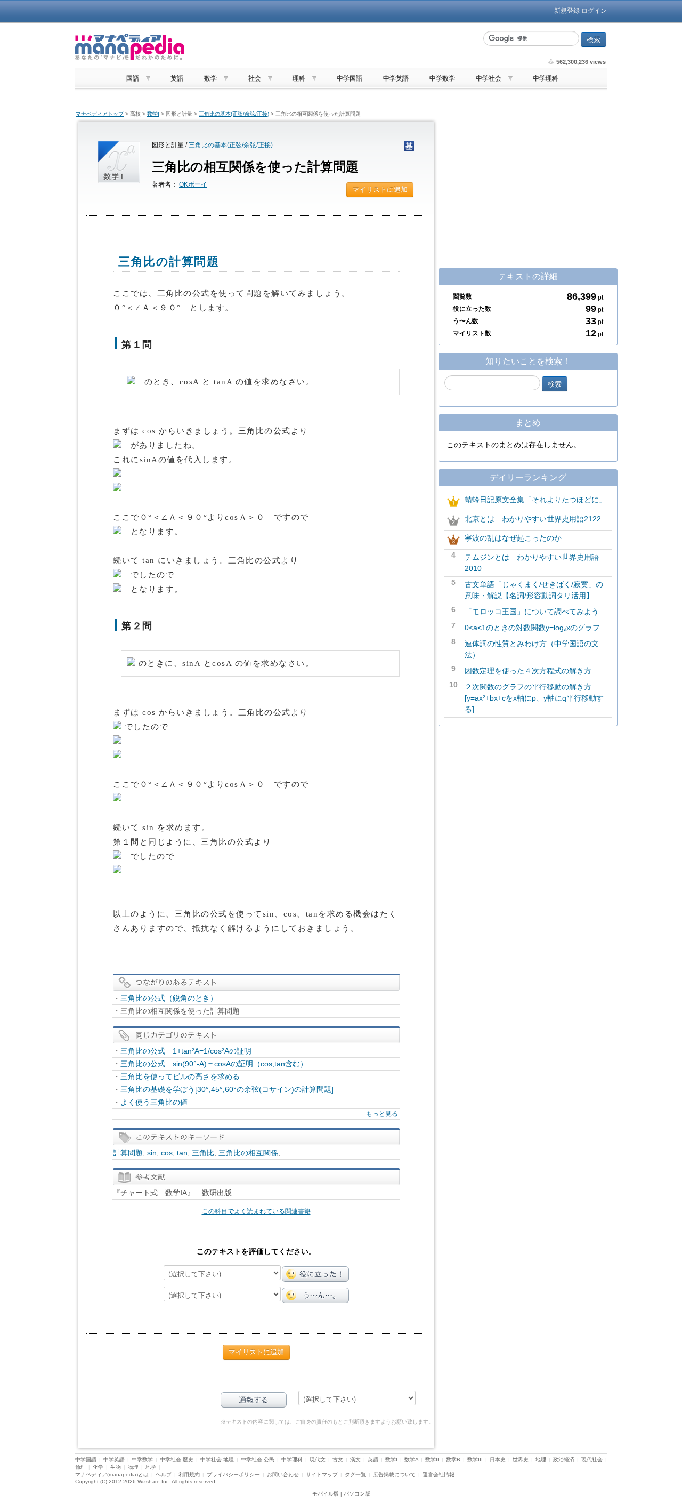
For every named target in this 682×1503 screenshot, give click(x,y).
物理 (133, 1467)
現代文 (318, 1459)
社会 (254, 78)
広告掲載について (394, 1474)
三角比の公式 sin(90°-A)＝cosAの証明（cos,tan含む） (213, 1063)
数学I (153, 114)
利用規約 (189, 1474)
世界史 (521, 1459)
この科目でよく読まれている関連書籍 (256, 1211)
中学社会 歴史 (176, 1459)
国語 (132, 78)
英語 (176, 78)
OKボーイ (193, 184)
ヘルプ (164, 1474)
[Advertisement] (333, 47)
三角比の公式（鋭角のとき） (168, 998)
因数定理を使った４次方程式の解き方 (528, 670)
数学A (411, 1459)
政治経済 (563, 1459)
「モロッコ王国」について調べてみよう (532, 611)
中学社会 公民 (257, 1459)
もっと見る (382, 1114)
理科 (299, 78)
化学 (98, 1467)
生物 (115, 1467)
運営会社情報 (438, 1474)
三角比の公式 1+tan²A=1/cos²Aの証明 (185, 1051)
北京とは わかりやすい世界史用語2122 (533, 519)
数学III (475, 1459)
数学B (453, 1459)
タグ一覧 (355, 1474)
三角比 (203, 1152)
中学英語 (396, 78)
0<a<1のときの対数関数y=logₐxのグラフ (532, 627)
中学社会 (488, 78)
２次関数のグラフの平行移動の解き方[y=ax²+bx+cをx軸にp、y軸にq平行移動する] (534, 697)
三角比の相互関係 (248, 1152)
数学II (432, 1459)
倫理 (80, 1467)
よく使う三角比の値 (154, 1102)
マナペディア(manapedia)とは (112, 1474)
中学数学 (442, 78)
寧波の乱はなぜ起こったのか (513, 538)
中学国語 (349, 78)
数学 (210, 78)
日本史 (498, 1459)
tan (182, 1152)
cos (167, 1152)
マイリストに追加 (380, 190)
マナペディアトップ (100, 114)
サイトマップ (322, 1474)
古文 (337, 1459)
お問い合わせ (283, 1474)
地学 (150, 1467)
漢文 (355, 1459)
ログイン (594, 10)
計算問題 (128, 1152)
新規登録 (567, 10)
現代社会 (592, 1459)
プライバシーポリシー (233, 1474)
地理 (540, 1459)
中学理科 (545, 78)
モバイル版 (325, 1494)
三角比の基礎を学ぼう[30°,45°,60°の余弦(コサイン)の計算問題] (227, 1089)
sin (152, 1152)
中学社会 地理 (217, 1459)
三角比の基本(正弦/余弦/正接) (234, 114)
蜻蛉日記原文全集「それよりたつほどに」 (535, 499)
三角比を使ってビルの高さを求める (180, 1076)
